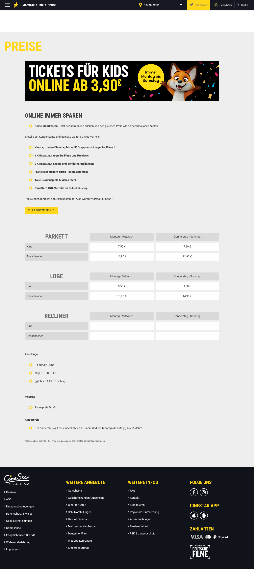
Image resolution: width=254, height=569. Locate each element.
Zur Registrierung (41, 210)
